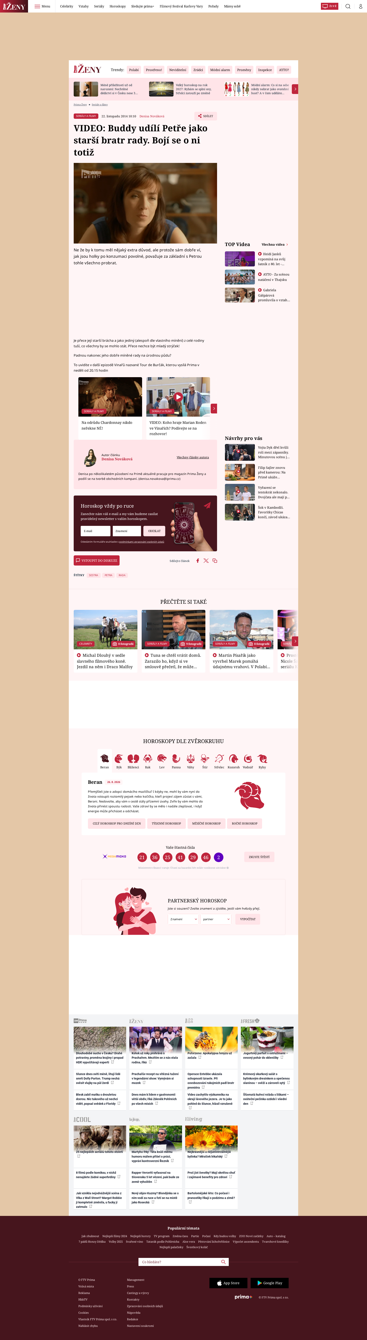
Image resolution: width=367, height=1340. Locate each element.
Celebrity (66, 6)
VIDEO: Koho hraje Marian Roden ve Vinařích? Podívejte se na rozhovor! (178, 428)
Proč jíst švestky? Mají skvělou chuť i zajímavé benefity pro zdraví (211, 1175)
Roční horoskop (244, 823)
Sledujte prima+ (142, 6)
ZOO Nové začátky (251, 1236)
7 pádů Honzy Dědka (92, 1241)
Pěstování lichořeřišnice (214, 1241)
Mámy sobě (232, 6)
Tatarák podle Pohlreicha (162, 1241)
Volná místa (86, 1286)
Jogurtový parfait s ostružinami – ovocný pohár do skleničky (265, 1055)
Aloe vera (188, 1241)
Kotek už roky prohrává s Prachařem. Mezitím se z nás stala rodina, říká (155, 1058)
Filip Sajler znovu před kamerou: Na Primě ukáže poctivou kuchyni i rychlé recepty (272, 472)
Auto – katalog (276, 1236)
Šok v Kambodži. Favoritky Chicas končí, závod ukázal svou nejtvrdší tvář (273, 512)
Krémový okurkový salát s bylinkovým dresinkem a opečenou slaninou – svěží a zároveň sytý (266, 1078)
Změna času (180, 1236)
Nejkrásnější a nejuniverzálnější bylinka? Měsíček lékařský (209, 1154)
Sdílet (207, 117)
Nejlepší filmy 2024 (114, 1236)
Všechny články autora (193, 457)
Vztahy (84, 6)
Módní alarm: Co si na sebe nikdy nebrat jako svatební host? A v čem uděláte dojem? (270, 91)
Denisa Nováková (152, 116)
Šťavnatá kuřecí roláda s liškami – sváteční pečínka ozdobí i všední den (266, 1099)
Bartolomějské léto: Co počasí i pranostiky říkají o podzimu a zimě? (211, 1195)
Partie (195, 1236)
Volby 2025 (116, 1241)
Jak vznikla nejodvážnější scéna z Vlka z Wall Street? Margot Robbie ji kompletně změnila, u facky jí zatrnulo (99, 1200)
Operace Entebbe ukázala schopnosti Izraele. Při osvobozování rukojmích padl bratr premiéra (211, 1080)
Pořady (213, 6)
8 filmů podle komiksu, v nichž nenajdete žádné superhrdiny (96, 1175)
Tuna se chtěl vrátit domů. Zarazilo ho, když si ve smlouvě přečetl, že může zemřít (173, 663)
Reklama (84, 1293)
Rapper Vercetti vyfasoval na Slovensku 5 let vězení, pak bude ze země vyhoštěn (155, 1177)
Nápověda (133, 1313)
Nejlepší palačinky (171, 1247)
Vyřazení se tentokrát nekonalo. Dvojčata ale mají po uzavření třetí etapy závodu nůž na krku (273, 492)
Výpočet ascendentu (246, 1241)
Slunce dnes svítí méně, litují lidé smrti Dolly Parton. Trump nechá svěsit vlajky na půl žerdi (98, 1078)
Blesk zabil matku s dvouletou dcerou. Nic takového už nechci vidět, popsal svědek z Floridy (97, 1099)
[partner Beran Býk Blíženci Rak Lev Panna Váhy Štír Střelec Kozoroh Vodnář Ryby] (215, 919)
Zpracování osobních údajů (145, 1306)
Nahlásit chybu (88, 1326)
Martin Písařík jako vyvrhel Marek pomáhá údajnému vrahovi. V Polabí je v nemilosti (240, 663)
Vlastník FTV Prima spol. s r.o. (97, 1319)
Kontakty (133, 1299)
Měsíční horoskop (206, 823)
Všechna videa (273, 244)
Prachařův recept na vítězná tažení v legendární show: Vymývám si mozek (155, 1078)
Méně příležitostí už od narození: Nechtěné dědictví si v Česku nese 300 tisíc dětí (119, 91)
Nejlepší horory (140, 1236)
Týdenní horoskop (166, 823)
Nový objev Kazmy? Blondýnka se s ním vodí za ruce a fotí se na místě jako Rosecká (155, 1198)
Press (130, 1286)
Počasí (206, 1236)
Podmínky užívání (90, 1306)
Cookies (83, 1313)
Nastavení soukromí (140, 1326)
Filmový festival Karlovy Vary (181, 6)
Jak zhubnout (90, 1236)
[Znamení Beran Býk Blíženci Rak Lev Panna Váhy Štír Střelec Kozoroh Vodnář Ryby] (127, 531)
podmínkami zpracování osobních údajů (141, 541)
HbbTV (83, 1299)
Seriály (99, 6)
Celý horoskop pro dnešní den (117, 823)
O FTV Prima (86, 1280)
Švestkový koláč (197, 1247)
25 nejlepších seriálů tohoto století (99, 1152)
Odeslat (154, 531)
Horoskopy (118, 6)
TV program (161, 1236)
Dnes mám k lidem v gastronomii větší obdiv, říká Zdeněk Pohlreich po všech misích (154, 1099)
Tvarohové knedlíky (275, 1241)
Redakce (132, 1319)
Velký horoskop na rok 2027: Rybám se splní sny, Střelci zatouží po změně (193, 89)
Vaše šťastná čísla (180, 847)
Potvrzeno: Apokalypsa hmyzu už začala (210, 1055)
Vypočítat (247, 919)
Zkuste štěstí (259, 857)
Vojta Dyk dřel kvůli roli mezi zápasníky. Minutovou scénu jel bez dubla (274, 452)
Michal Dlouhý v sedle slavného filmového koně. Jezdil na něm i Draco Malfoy (105, 660)
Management (135, 1280)
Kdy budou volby (225, 1236)
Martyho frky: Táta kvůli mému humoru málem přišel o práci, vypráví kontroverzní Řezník (152, 1156)
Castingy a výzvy (138, 1293)
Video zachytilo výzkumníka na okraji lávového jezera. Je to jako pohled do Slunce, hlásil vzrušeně (210, 1099)
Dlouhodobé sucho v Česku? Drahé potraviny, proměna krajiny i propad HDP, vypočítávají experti (99, 1058)
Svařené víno (134, 1241)
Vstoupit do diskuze (99, 560)
